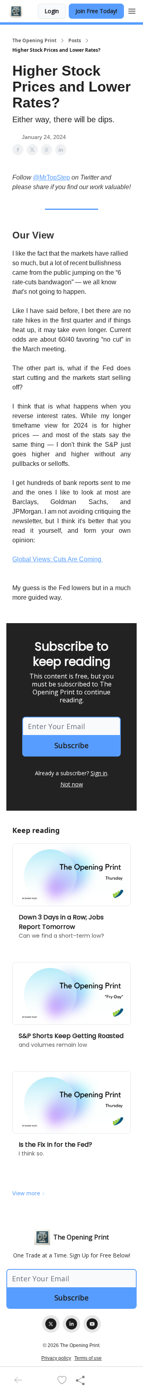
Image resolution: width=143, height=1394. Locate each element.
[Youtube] (92, 1324)
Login (51, 11)
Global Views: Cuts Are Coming (57, 559)
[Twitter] (51, 1324)
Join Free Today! (96, 11)
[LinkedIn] (71, 1324)
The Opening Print (34, 40)
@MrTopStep (51, 177)
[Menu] (132, 10)
